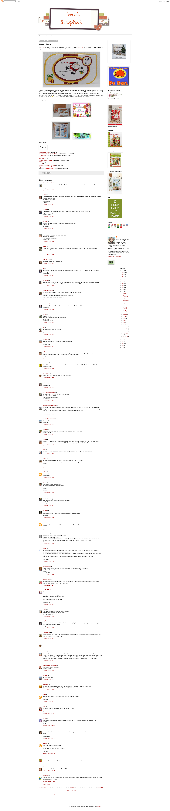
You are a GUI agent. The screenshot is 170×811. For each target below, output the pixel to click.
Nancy (44, 439)
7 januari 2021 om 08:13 (48, 190)
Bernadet (45, 675)
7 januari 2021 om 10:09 (48, 299)
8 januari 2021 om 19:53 (48, 628)
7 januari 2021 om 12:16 (48, 368)
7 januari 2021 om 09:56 (48, 285)
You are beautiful (125, 311)
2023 (123, 341)
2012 (123, 272)
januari (125, 293)
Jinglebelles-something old (45, 167)
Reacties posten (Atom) (51, 794)
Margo (44, 718)
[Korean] (115, 227)
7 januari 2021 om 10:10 (48, 309)
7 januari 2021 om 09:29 (48, 255)
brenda (44, 246)
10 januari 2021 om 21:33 (49, 725)
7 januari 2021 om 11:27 (48, 358)
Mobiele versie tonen (71, 790)
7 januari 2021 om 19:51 (48, 505)
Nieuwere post (42, 787)
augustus (125, 327)
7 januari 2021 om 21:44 (48, 543)
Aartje (44, 730)
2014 (123, 277)
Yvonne (44, 482)
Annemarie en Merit (48, 290)
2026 (123, 347)
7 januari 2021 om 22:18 (48, 574)
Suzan (44, 497)
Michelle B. (45, 775)
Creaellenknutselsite (48, 303)
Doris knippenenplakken (49, 392)
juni (124, 322)
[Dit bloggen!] (45, 173)
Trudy (44, 233)
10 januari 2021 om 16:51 (49, 713)
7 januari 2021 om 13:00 (48, 400)
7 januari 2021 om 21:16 (48, 517)
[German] (115, 225)
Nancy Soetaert (47, 566)
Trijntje (44, 652)
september (125, 329)
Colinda (44, 522)
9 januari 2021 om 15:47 (48, 679)
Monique (45, 510)
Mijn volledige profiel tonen (114, 256)
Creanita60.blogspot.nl (48, 418)
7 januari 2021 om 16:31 (48, 467)
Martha (44, 314)
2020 (123, 289)
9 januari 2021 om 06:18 (48, 647)
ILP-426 (41, 163)
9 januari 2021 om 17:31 (48, 689)
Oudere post (100, 787)
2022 (123, 339)
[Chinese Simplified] (121, 227)
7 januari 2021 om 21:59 (48, 561)
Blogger (99, 806)
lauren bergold (46, 632)
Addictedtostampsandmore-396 (47, 165)
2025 (123, 345)
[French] (112, 225)
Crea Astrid (46, 339)
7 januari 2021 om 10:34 (48, 322)
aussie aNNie (46, 373)
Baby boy (125, 305)
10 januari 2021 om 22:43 (49, 738)
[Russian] (127, 225)
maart (124, 316)
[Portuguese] (109, 227)
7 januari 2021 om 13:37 (48, 424)
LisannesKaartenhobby (48, 183)
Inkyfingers (45, 684)
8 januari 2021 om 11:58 (48, 604)
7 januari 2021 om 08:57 (48, 228)
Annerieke (45, 362)
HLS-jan (41, 157)
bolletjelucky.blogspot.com (49, 405)
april (124, 318)
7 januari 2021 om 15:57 (48, 453)
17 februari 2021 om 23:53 (49, 781)
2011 (123, 270)
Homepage (41, 35)
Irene (119, 237)
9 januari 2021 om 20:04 (48, 701)
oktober (125, 331)
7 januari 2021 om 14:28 (48, 434)
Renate (44, 548)
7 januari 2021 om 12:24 (48, 377)
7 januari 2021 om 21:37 (48, 529)
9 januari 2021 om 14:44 (48, 670)
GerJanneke (46, 533)
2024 (123, 343)
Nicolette (45, 429)
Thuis (124, 298)
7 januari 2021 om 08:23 (48, 204)
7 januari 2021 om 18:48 (48, 477)
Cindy (44, 766)
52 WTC (42, 47)
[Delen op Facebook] (48, 173)
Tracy (44, 706)
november (125, 333)
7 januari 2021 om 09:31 (48, 263)
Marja (44, 382)
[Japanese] (112, 227)
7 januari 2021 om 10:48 (48, 346)
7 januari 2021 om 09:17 (48, 241)
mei (124, 320)
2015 (123, 279)
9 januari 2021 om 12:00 (48, 660)
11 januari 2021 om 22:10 (49, 753)
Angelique (45, 621)
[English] (109, 225)
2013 (123, 274)
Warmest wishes (125, 308)
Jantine (44, 458)
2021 (123, 291)
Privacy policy (49, 35)
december (125, 336)
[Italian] (121, 225)
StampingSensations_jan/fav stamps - (49, 153)
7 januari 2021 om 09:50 (48, 275)
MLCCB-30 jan (42, 158)
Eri (43, 268)
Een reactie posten (45, 784)
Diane (44, 694)
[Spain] (118, 225)
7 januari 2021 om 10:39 (48, 334)
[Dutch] (124, 225)
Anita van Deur (46, 259)
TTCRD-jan (41, 162)
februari (125, 314)
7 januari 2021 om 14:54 (48, 445)
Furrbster (45, 743)
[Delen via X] (46, 173)
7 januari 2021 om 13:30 (48, 414)
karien (44, 471)
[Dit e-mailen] (43, 173)
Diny (44, 351)
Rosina (44, 194)
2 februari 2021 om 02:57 (49, 771)
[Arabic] (118, 227)
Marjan (44, 449)
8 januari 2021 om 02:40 (48, 585)
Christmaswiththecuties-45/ (46, 160)
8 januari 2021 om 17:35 (48, 616)
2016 (123, 281)
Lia (43, 327)
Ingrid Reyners (46, 579)
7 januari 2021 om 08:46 (48, 216)
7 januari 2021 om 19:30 (48, 492)
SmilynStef (45, 758)
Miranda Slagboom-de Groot (50, 665)
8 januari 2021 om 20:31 (48, 638)
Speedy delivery (125, 295)
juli (124, 324)
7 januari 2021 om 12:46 (48, 387)
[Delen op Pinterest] (50, 173)
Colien (44, 609)
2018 (123, 285)
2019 (123, 287)
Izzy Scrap (45, 280)
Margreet (45, 221)
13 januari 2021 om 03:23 (49, 762)
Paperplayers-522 (43, 155)
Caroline (45, 209)
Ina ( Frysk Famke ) (47, 590)
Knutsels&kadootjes (44, 152)
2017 (123, 283)
